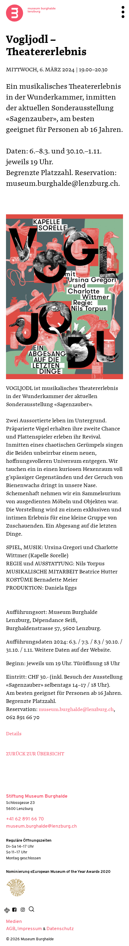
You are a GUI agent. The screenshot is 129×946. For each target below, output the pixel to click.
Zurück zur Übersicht (35, 754)
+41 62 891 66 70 (25, 819)
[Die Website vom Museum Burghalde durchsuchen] (31, 910)
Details (14, 734)
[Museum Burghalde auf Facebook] (14, 910)
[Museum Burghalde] (16, 887)
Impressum (29, 929)
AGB (11, 929)
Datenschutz (60, 929)
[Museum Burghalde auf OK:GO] (7, 910)
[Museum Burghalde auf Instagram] (22, 910)
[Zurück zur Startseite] (31, 12)
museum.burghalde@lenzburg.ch (76, 709)
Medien (14, 921)
